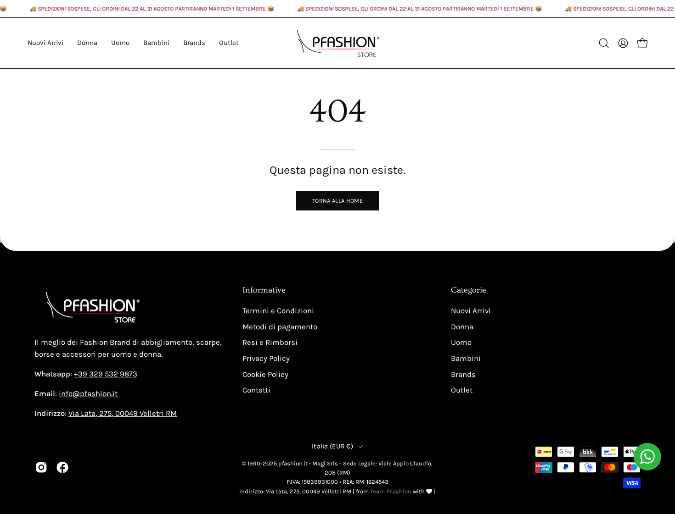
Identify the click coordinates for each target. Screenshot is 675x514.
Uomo (461, 342)
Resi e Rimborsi (270, 342)
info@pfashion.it (88, 393)
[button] (194, 43)
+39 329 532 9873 (105, 374)
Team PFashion (390, 491)
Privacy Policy (266, 358)
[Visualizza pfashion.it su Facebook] (62, 467)
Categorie (468, 290)
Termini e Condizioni (278, 310)
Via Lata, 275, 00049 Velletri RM (122, 413)
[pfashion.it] (337, 43)
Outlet (461, 390)
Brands (463, 374)
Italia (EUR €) (332, 446)
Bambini (466, 358)
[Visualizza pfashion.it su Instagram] (41, 467)
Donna (462, 326)
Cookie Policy (265, 374)
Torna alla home (337, 200)
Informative (264, 290)
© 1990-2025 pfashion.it (275, 463)
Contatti (256, 390)
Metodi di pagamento (279, 326)
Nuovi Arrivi (471, 310)
